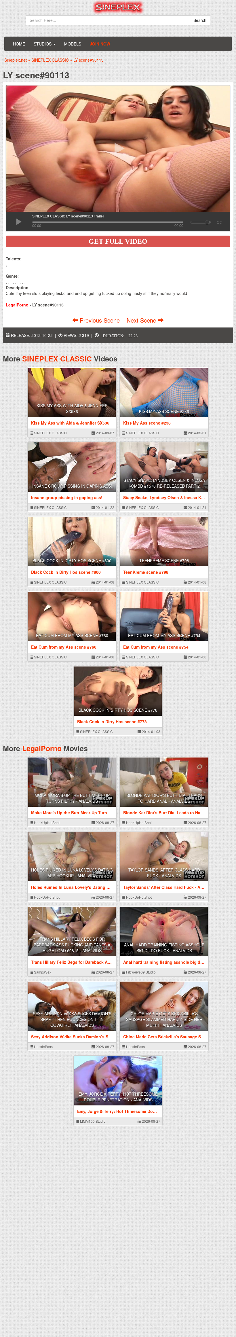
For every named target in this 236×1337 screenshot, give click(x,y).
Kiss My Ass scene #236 (164, 411)
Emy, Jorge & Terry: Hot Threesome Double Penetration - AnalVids (118, 1097)
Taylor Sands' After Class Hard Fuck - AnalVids (164, 872)
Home (19, 44)
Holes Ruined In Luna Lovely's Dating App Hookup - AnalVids (72, 872)
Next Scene (142, 320)
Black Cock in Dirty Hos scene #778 (118, 710)
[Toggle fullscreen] (218, 221)
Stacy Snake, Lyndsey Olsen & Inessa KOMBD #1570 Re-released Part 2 (164, 483)
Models (72, 44)
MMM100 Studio (92, 1121)
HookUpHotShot (46, 822)
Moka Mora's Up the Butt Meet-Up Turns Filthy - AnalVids (72, 798)
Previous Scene (99, 320)
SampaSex (42, 971)
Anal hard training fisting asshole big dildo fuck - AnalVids (164, 947)
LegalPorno (42, 748)
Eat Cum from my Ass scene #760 (72, 635)
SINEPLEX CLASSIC (57, 358)
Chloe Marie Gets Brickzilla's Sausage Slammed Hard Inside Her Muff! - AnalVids (164, 1019)
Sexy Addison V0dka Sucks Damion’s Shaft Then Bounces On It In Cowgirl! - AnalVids (72, 1019)
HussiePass (43, 1046)
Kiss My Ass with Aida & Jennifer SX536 (72, 408)
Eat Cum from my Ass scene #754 (164, 635)
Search (199, 20)
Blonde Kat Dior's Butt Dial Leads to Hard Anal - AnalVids (164, 798)
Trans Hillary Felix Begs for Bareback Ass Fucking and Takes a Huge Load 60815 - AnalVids (72, 944)
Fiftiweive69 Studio (140, 971)
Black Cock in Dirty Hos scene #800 (72, 560)
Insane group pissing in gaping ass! (72, 486)
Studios (43, 44)
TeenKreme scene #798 (164, 560)
